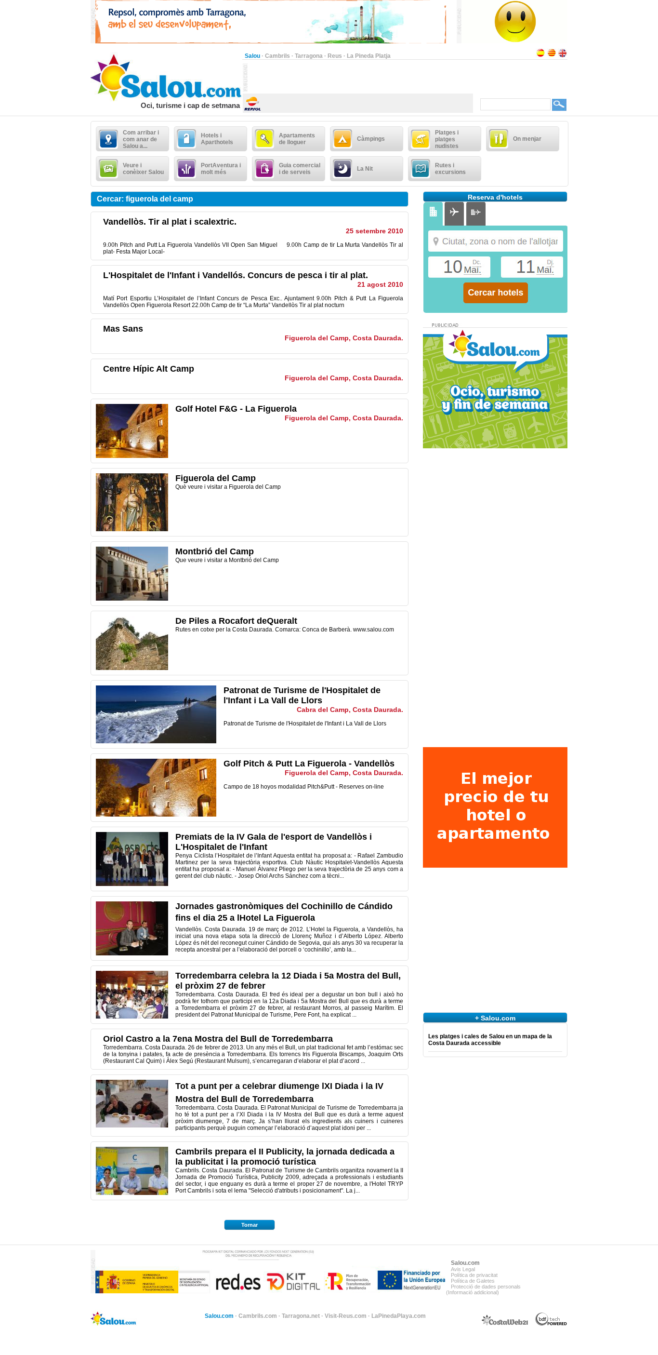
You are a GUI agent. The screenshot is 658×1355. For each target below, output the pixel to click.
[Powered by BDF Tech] (551, 1324)
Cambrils (277, 56)
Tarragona (309, 56)
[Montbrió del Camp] (132, 598)
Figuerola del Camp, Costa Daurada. (344, 338)
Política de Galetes (473, 1281)
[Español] (540, 56)
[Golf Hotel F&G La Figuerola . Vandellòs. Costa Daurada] (132, 456)
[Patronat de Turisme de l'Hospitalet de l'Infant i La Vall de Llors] (156, 741)
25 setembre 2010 (374, 231)
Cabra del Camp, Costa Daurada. (350, 709)
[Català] (551, 56)
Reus (335, 56)
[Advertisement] (360, 77)
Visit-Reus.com (346, 1316)
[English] (562, 56)
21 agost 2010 (380, 284)
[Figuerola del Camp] (132, 529)
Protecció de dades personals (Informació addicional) (483, 1289)
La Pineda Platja (369, 56)
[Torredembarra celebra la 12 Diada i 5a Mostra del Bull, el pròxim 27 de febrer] (132, 1016)
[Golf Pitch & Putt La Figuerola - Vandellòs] (156, 814)
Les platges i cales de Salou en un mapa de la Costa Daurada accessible (490, 1039)
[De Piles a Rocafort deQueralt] (132, 668)
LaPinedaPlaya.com (398, 1316)
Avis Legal (463, 1269)
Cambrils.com (257, 1316)
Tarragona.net (301, 1316)
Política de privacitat (474, 1275)
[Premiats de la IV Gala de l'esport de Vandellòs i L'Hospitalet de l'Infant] (132, 884)
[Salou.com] (166, 99)
